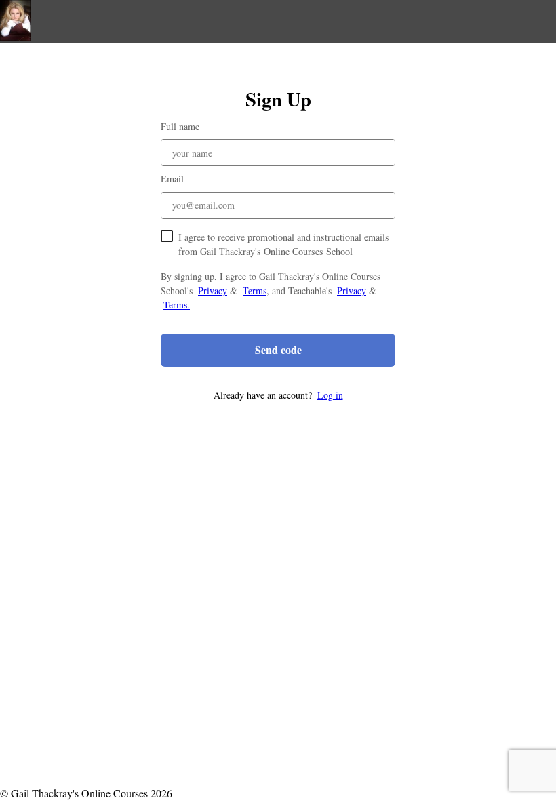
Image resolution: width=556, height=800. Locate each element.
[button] (278, 394)
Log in (330, 394)
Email (172, 178)
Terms (254, 290)
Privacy (212, 290)
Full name (180, 126)
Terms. (176, 304)
